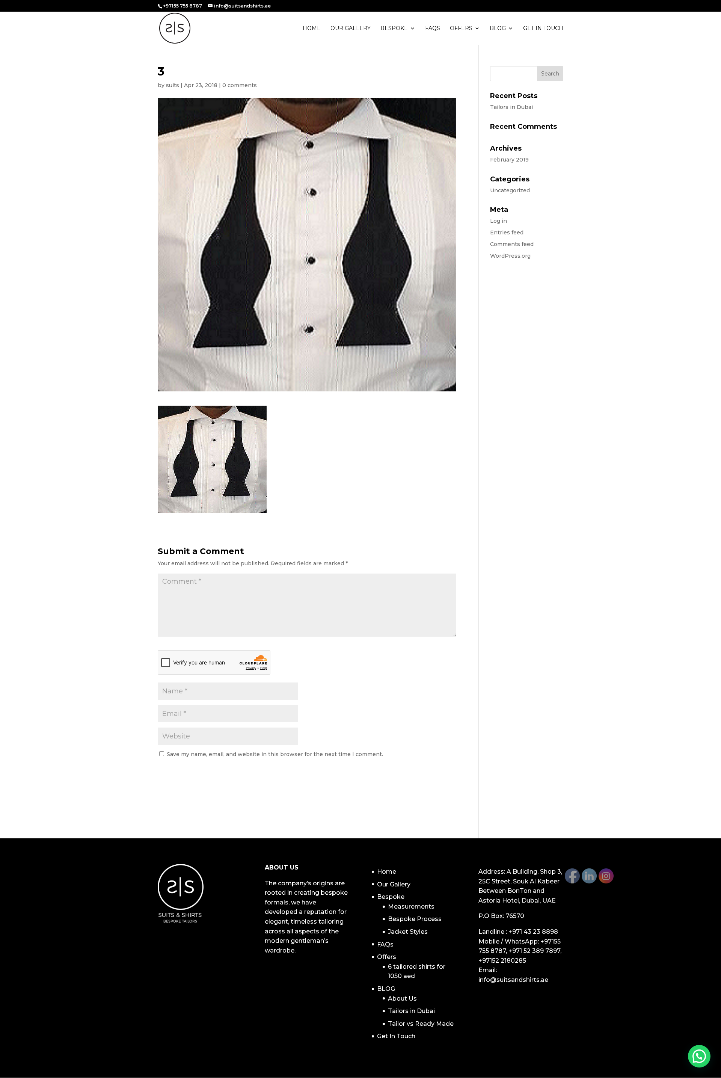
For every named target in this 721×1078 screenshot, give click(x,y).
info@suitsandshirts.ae (513, 979)
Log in (498, 220)
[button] (699, 1056)
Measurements (411, 906)
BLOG (498, 29)
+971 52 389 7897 (534, 950)
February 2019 (509, 159)
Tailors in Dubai (511, 107)
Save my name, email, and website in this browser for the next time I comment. (275, 754)
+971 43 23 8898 (533, 931)
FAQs (432, 29)
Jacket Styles (408, 931)
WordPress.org (510, 255)
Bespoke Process (415, 918)
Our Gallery (350, 29)
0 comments (239, 85)
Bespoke (394, 29)
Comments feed (512, 244)
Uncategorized (510, 190)
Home (312, 29)
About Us (402, 998)
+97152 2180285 (502, 960)
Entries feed (506, 232)
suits (172, 85)
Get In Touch (543, 29)
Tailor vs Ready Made (421, 1023)
